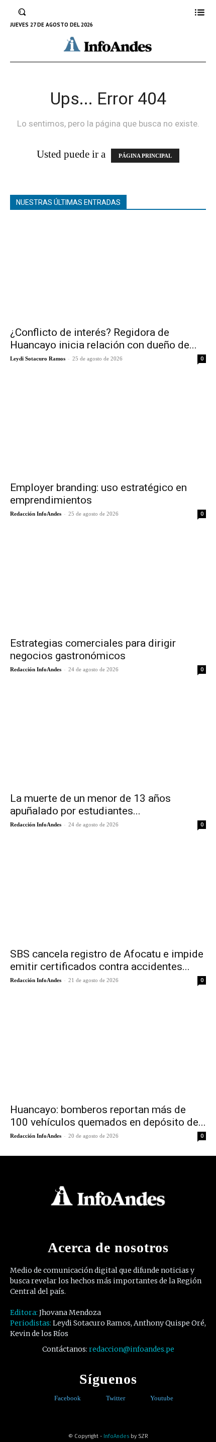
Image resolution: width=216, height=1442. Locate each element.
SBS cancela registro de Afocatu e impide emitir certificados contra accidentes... (106, 960)
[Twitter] (98, 1398)
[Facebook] (47, 1398)
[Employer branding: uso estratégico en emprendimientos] (108, 427)
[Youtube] (143, 1398)
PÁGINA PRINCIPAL (145, 156)
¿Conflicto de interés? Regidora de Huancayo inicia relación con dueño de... (103, 338)
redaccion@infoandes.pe (131, 1349)
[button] (22, 12)
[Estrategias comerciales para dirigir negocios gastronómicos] (108, 582)
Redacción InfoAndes (35, 514)
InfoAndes (116, 1436)
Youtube (161, 1398)
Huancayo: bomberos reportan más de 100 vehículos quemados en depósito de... (108, 1116)
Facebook (67, 1398)
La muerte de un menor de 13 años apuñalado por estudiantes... (90, 804)
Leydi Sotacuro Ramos (37, 358)
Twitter (115, 1398)
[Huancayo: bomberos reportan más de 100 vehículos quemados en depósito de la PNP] (108, 1048)
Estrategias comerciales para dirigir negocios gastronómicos (93, 649)
